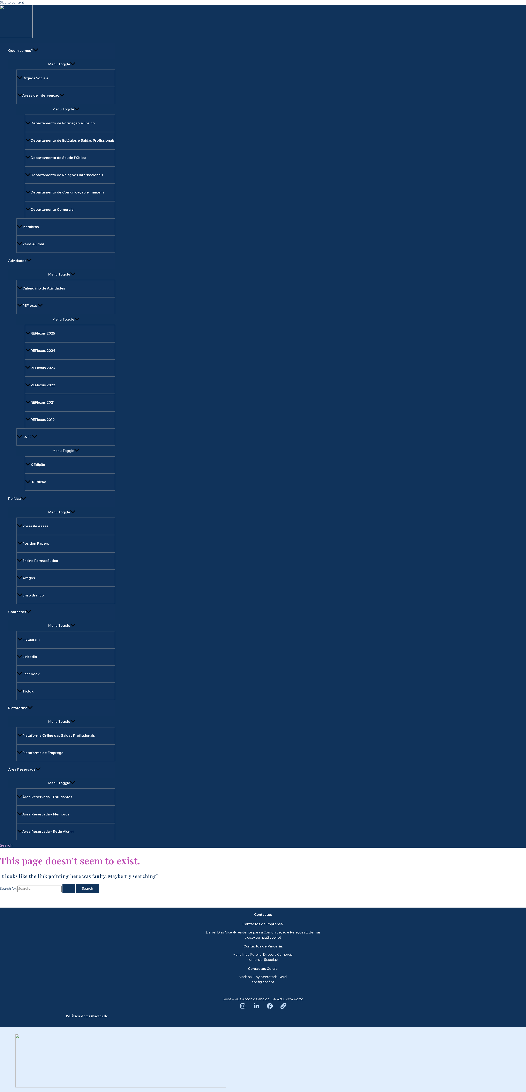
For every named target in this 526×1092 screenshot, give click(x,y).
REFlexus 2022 (43, 385)
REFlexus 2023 (43, 368)
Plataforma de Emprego (42, 753)
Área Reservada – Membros (45, 814)
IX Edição (38, 482)
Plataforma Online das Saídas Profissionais (58, 736)
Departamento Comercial (52, 210)
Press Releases (35, 526)
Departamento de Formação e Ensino (63, 123)
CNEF (27, 437)
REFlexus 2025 (43, 333)
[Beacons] (283, 1008)
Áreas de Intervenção (40, 95)
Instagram (31, 640)
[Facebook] (270, 1008)
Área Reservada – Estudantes (47, 797)
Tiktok (27, 691)
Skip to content (12, 2)
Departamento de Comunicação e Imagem (67, 192)
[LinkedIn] (256, 1008)
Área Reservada (22, 769)
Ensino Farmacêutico (40, 561)
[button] (6, 845)
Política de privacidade (87, 1016)
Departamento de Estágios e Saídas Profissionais (73, 140)
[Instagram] (243, 1008)
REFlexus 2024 (43, 351)
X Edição (38, 465)
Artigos (28, 578)
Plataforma (17, 708)
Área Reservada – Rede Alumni (48, 832)
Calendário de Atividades (43, 288)
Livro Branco (33, 595)
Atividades (17, 261)
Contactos (17, 612)
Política (14, 499)
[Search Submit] (68, 888)
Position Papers (35, 543)
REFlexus (30, 306)
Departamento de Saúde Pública (58, 158)
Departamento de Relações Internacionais (67, 175)
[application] (35, 51)
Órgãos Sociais (35, 78)
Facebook (31, 674)
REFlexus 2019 (43, 420)
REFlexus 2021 (42, 402)
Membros (30, 227)
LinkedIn (29, 657)
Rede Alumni (33, 244)
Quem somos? (20, 51)
